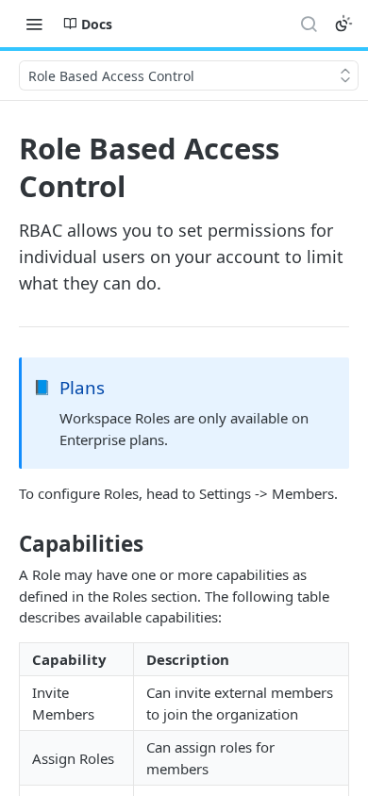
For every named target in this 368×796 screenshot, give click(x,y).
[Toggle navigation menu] (34, 23)
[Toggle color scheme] (343, 23)
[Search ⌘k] (308, 23)
